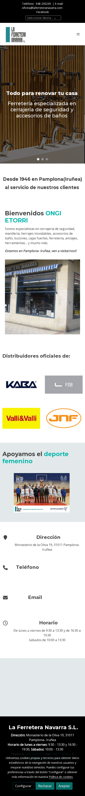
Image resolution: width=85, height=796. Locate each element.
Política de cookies (61, 777)
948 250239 (43, 4)
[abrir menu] (78, 34)
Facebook (42, 12)
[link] (16, 34)
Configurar (23, 786)
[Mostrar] (42, 492)
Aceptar (64, 786)
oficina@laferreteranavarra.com (42, 8)
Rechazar (45, 786)
